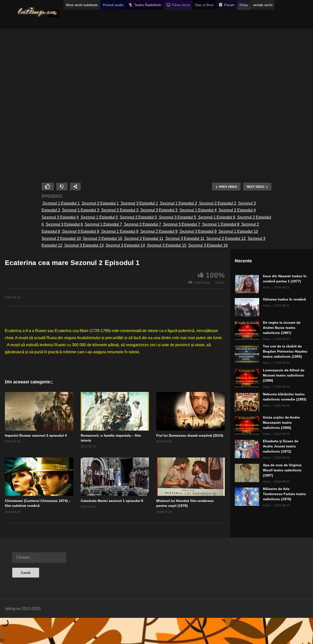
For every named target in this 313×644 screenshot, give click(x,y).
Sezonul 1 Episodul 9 (119, 231)
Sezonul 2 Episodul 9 (158, 231)
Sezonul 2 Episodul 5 (138, 217)
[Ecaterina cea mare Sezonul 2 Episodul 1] (39, 411)
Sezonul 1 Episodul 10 (238, 231)
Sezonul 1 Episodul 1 (61, 203)
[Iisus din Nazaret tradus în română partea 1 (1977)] (247, 284)
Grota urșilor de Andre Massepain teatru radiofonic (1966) (281, 422)
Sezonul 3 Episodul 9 (198, 231)
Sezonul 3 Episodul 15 (166, 245)
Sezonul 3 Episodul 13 (83, 245)
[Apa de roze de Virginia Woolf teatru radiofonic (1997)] (247, 473)
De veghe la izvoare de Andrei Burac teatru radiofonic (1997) (282, 328)
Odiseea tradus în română (284, 299)
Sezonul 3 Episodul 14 (125, 245)
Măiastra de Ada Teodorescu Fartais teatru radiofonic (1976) (284, 494)
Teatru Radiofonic (147, 5)
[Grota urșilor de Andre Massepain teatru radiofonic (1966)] (247, 425)
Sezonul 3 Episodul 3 (158, 210)
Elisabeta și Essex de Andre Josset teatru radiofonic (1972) (280, 446)
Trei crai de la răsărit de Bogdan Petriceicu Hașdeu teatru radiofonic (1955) (285, 351)
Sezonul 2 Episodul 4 (237, 210)
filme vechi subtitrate (82, 5)
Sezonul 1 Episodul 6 (216, 217)
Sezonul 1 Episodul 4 (198, 210)
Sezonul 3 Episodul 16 (207, 245)
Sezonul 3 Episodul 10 (102, 238)
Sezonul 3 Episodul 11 (184, 238)
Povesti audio (113, 5)
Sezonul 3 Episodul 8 (80, 231)
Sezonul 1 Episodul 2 (178, 203)
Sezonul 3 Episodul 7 (181, 224)
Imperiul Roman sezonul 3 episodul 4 (36, 435)
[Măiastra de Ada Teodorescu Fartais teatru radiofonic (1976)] (247, 497)
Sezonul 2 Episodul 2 (217, 203)
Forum (229, 5)
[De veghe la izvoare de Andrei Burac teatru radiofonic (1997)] (247, 330)
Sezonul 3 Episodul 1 (139, 203)
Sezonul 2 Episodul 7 (142, 224)
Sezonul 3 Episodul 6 (64, 224)
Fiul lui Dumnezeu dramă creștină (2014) (189, 435)
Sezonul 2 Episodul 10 (61, 238)
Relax (243, 5)
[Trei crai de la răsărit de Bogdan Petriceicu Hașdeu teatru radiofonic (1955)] (247, 354)
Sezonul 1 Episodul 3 (80, 210)
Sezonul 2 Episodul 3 (119, 210)
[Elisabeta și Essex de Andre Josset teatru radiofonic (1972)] (247, 449)
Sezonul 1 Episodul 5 (99, 217)
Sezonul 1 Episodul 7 (103, 224)
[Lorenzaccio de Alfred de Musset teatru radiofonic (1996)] (247, 378)
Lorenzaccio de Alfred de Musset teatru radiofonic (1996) (283, 375)
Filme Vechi (181, 5)
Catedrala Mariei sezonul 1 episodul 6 (112, 501)
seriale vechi (262, 5)
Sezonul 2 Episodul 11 (143, 238)
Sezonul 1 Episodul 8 (220, 224)
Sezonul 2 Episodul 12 (225, 238)
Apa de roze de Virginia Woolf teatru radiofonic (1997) (282, 470)
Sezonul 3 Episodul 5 (177, 217)
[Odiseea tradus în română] (247, 307)
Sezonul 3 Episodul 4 (60, 217)
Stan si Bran (204, 5)
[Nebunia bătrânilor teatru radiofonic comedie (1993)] (247, 402)
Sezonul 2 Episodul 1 (100, 203)
